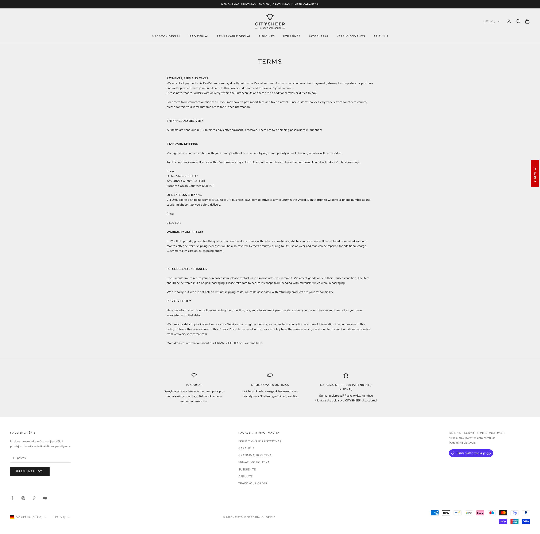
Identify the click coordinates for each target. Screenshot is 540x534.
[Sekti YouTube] (45, 498)
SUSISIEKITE (247, 470)
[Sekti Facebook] (12, 498)
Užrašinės (291, 36)
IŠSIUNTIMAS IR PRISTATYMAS (259, 441)
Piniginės (267, 36)
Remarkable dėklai (233, 36)
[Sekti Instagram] (23, 498)
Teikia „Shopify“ (263, 517)
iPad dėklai (198, 36)
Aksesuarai (318, 36)
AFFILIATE (245, 476)
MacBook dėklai (166, 36)
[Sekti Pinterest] (34, 498)
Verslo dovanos (351, 36)
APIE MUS (381, 36)
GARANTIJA (246, 448)
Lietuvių (489, 21)
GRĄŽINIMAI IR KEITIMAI (255, 455)
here (259, 343)
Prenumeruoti (29, 471)
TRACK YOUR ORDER (252, 483)
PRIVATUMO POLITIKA (254, 462)
